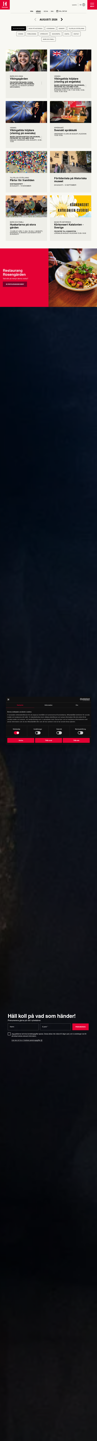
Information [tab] (48, 705)
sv (80, 5)
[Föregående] (35, 19)
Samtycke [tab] (20, 705)
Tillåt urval (48, 740)
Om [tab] (77, 705)
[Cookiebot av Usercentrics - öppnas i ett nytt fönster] (81, 699)
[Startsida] (5, 5)
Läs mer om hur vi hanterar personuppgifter (26, 1040)
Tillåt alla (76, 740)
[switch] (38, 732)
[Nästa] (61, 19)
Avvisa (21, 740)
